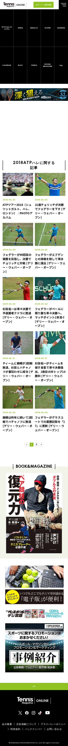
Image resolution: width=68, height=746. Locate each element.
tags (61, 65)
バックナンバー (34, 729)
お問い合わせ (54, 729)
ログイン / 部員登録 (44, 4)
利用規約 (15, 729)
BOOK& (47, 65)
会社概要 (7, 724)
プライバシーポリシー (53, 724)
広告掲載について (26, 724)
